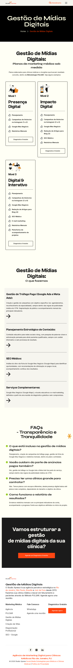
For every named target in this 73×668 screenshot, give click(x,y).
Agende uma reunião (36, 613)
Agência (9, 609)
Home (23, 31)
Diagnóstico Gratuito (20, 139)
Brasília (29, 590)
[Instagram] (36, 650)
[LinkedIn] (42, 650)
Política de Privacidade (40, 664)
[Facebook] (30, 650)
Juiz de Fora (40, 590)
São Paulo (20, 590)
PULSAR (9, 613)
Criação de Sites (13, 624)
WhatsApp (31, 609)
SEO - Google (12, 635)
